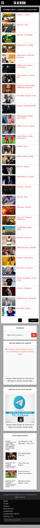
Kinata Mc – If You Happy (25, 35)
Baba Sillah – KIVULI (23, 308)
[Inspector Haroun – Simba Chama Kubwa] (12, 474)
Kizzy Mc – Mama (22, 197)
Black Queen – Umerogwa (25, 268)
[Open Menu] (2, 3)
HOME (5, 501)
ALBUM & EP (8, 511)
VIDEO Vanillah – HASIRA (25, 156)
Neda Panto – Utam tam (24, 207)
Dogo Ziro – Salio (22, 25)
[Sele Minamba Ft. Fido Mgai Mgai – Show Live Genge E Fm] (12, 445)
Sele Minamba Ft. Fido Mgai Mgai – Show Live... (26, 442)
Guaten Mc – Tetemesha (24, 187)
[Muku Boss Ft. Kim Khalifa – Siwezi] (12, 483)
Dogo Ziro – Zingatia (23, 14)
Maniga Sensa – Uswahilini (25, 45)
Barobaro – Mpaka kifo (24, 288)
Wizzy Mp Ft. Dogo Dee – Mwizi (26, 96)
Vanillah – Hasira (22, 146)
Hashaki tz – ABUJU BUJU (25, 258)
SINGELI (6, 506)
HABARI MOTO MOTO (11, 514)
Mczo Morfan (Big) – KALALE (24, 454)
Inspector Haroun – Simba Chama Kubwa (25, 472)
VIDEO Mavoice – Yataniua (25, 176)
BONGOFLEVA (8, 509)
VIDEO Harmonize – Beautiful (26, 247)
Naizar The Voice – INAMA (24, 464)
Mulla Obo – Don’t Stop (24, 237)
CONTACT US (8, 516)
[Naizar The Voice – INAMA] (12, 465)
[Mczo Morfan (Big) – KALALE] (12, 456)
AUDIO (5, 504)
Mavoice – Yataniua (23, 166)
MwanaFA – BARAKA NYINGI (26, 106)
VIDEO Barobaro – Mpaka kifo (26, 298)
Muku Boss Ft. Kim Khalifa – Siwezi (24, 482)
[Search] (34, 335)
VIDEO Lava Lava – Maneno (26, 126)
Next (33, 320)
